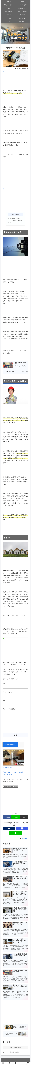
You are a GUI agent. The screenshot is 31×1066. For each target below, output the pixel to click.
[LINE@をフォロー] (15, 833)
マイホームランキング (8, 767)
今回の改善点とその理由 (16, 220)
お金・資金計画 (7, 786)
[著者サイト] (9, 828)
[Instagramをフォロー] (22, 828)
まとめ (11, 222)
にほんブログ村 (7, 774)
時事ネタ (16, 786)
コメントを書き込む (15, 1047)
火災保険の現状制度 (15, 218)
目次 (13, 215)
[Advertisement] (15, 175)
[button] (27, 503)
